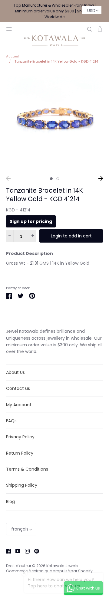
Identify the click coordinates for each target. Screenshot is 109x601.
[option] (54, 121)
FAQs (11, 421)
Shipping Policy (21, 485)
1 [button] (51, 178)
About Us (15, 372)
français (19, 529)
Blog (10, 501)
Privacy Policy (20, 437)
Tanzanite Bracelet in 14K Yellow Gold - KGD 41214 (44, 195)
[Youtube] (15, 551)
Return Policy (19, 453)
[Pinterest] (34, 551)
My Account (18, 405)
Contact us (18, 388)
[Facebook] (6, 551)
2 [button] (57, 178)
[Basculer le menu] (9, 28)
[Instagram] (25, 551)
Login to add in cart (71, 236)
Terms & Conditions (27, 469)
